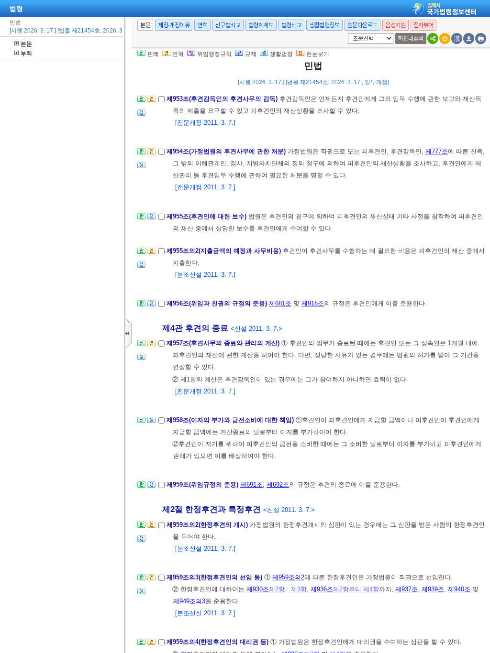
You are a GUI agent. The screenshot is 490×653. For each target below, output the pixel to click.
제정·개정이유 (173, 25)
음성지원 (395, 25)
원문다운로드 (362, 25)
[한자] (456, 38)
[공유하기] (432, 38)
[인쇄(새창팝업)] (480, 38)
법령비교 (291, 25)
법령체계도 (261, 25)
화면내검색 (410, 38)
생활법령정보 (324, 25)
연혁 (202, 25)
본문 (26, 44)
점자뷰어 (423, 25)
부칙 (26, 53)
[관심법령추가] (444, 38)
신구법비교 (228, 25)
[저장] (468, 38)
